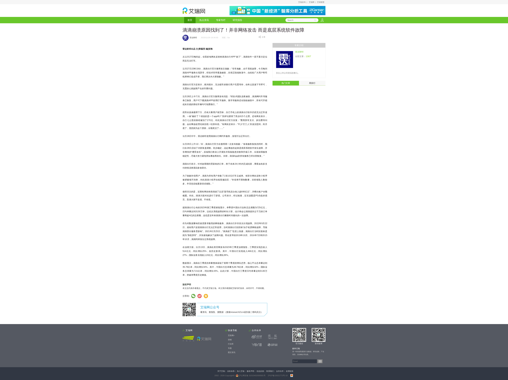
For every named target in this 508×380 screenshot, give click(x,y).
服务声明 (250, 371)
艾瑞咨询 (302, 2)
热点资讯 (204, 20)
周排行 (312, 83)
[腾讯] (206, 296)
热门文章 (286, 83)
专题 (230, 348)
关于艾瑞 (221, 371)
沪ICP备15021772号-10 (278, 375)
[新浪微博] (256, 336)
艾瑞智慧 (320, 2)
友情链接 (289, 371)
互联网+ (231, 335)
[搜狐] (272, 336)
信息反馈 (260, 371)
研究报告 (237, 20)
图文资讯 (231, 352)
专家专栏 (221, 20)
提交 (320, 361)
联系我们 (270, 371)
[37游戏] (272, 344)
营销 (230, 340)
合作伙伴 (280, 371)
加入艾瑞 (240, 371)
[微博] (199, 296)
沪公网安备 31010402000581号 (252, 375)
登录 (322, 20)
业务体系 (231, 371)
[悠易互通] (256, 344)
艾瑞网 (311, 2)
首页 (189, 20)
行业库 (230, 344)
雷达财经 (299, 52)
